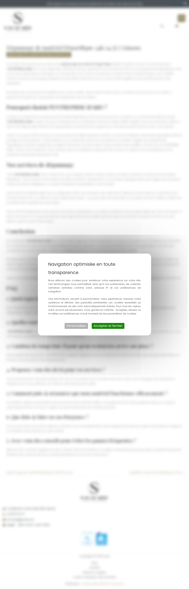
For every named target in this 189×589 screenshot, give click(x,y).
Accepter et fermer (108, 326)
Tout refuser (178, 4)
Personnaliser (76, 326)
